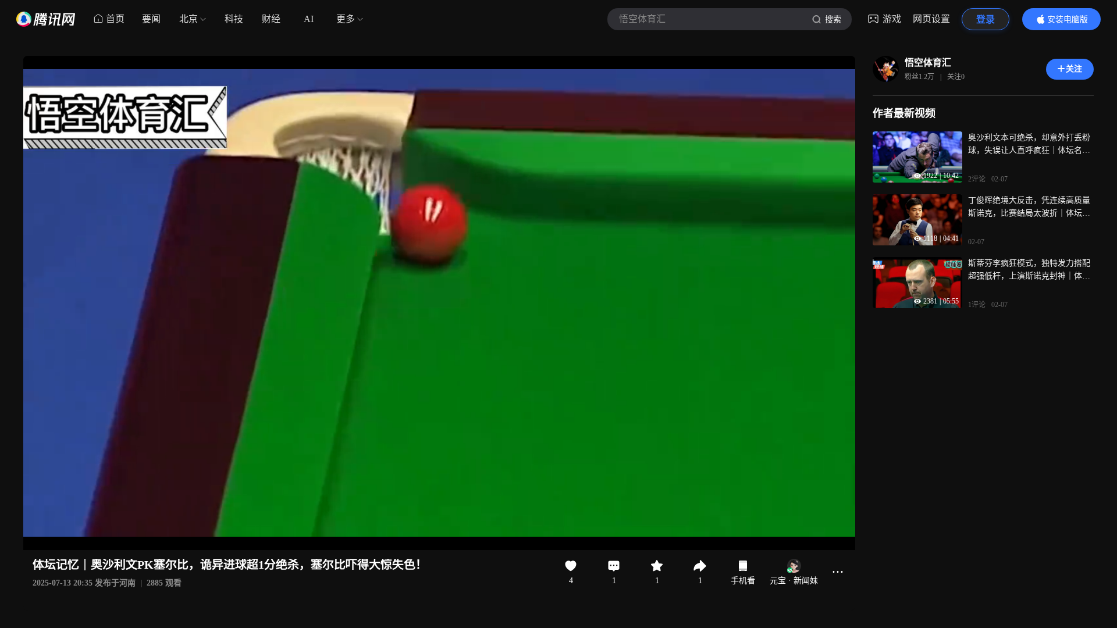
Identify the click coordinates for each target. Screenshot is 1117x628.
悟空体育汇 (928, 62)
